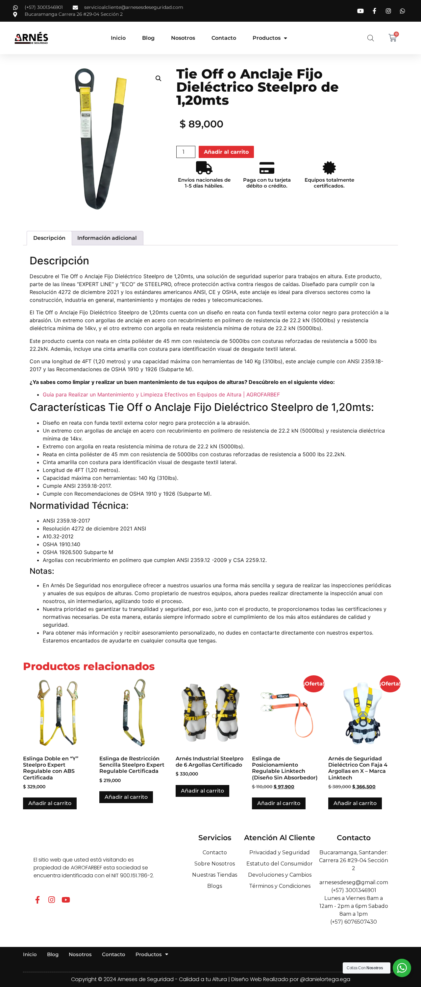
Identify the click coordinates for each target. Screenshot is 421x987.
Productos (267, 38)
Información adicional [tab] (107, 238)
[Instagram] (51, 900)
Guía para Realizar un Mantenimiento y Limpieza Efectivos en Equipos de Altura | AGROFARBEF (161, 394)
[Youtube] (65, 900)
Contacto (223, 38)
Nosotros (183, 38)
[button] (158, 78)
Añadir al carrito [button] (49, 803)
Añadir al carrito (226, 152)
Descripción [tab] (49, 238)
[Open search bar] (370, 38)
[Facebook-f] (37, 900)
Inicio (118, 38)
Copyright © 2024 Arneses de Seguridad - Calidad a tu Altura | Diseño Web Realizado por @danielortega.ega (210, 979)
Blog (148, 38)
